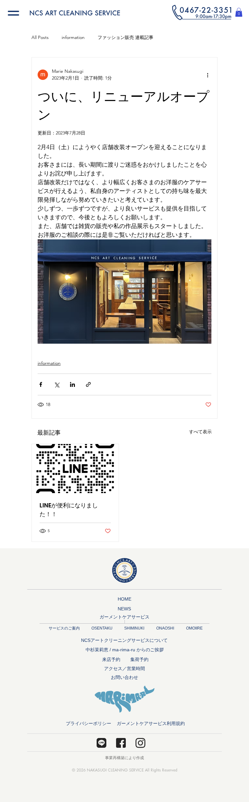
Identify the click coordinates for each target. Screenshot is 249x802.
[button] (201, 12)
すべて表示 (200, 432)
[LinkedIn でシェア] (72, 384)
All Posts (40, 37)
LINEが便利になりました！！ (69, 509)
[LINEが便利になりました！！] (75, 468)
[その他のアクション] (207, 75)
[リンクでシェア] (88, 384)
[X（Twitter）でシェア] (56, 384)
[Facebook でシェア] (41, 384)
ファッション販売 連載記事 (125, 37)
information (73, 37)
